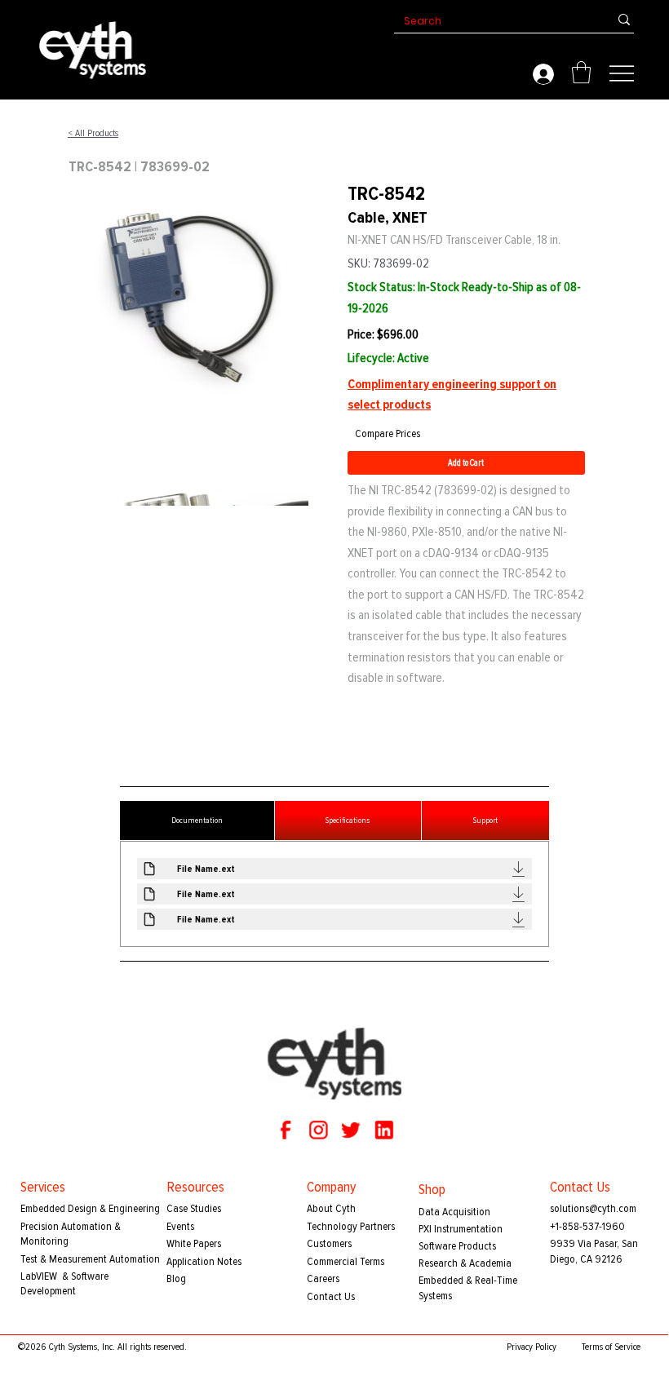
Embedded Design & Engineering (90, 1208)
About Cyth (331, 1208)
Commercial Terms (345, 1261)
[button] (581, 72)
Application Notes (203, 1261)
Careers (323, 1278)
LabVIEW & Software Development (64, 1283)
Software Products (457, 1246)
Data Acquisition (454, 1212)
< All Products (93, 133)
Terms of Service (611, 1347)
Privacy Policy (531, 1347)
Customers (329, 1243)
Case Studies (193, 1208)
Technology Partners (351, 1226)
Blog (176, 1278)
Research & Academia (465, 1263)
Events (180, 1226)
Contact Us (331, 1296)
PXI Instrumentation (461, 1229)
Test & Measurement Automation (90, 1259)
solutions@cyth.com (593, 1208)
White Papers (193, 1243)
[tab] (197, 820)
